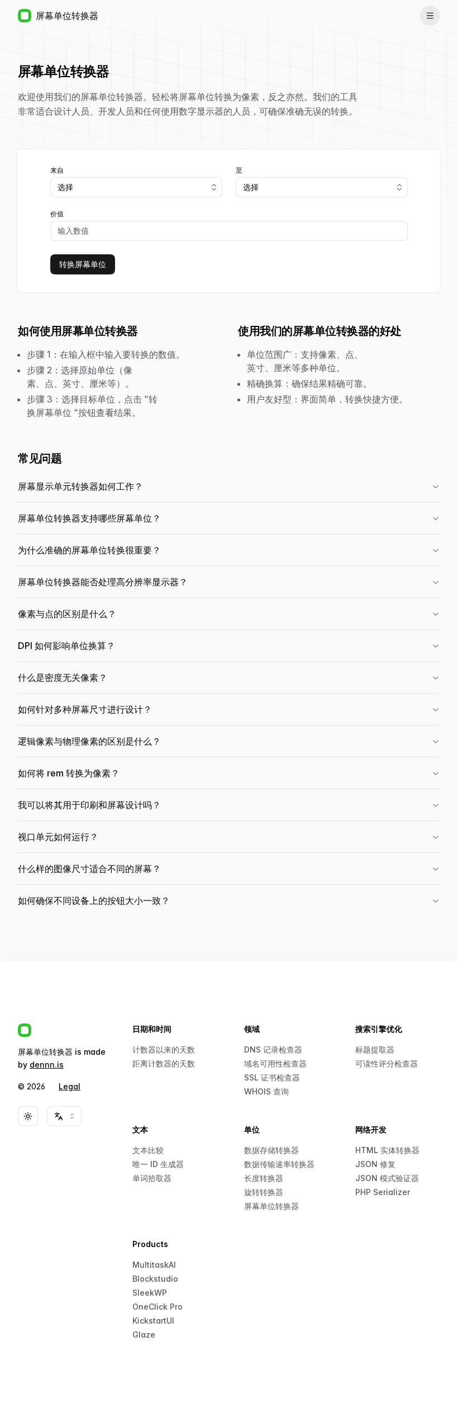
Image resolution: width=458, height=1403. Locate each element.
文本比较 (148, 1150)
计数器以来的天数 (163, 1049)
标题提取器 (374, 1049)
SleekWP (149, 1292)
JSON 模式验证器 (387, 1178)
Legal (69, 1086)
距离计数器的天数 (163, 1063)
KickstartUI (153, 1320)
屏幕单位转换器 (271, 1206)
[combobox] (136, 187)
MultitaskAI (154, 1264)
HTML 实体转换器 (387, 1150)
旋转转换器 (263, 1192)
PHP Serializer (382, 1192)
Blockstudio (155, 1278)
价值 (57, 214)
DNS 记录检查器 (273, 1049)
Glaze (143, 1334)
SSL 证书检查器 (272, 1077)
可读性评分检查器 (386, 1063)
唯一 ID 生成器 (158, 1164)
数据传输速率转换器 (279, 1164)
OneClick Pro (157, 1306)
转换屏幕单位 (82, 264)
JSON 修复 (375, 1164)
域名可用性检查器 (275, 1063)
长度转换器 (263, 1178)
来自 (57, 170)
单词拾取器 (151, 1178)
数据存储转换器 (271, 1150)
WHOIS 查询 (266, 1091)
